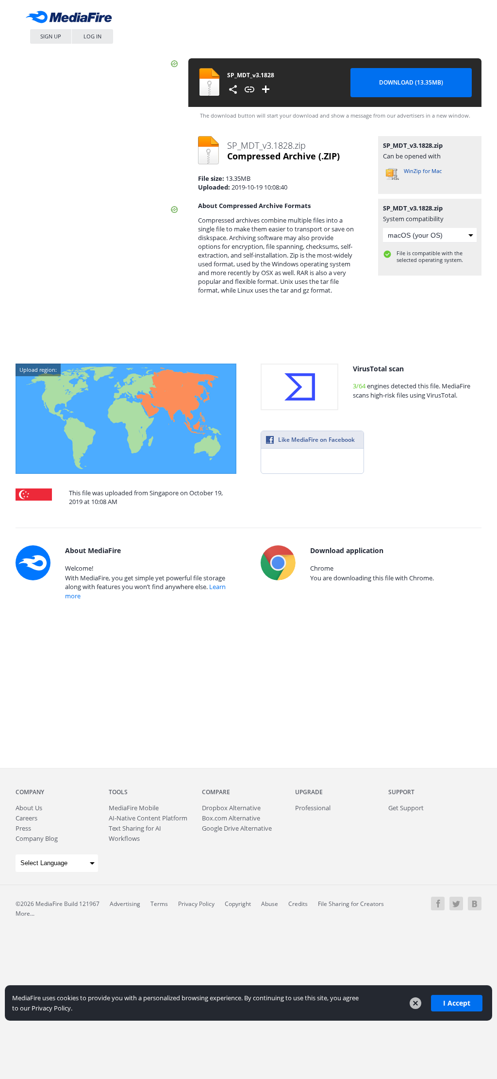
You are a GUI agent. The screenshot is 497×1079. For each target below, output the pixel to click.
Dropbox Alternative (231, 807)
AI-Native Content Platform (148, 818)
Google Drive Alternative (237, 828)
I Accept (456, 1003)
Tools (118, 792)
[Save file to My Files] (266, 89)
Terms (159, 904)
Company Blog (37, 838)
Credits (298, 904)
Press (23, 828)
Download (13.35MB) (411, 82)
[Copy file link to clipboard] (249, 89)
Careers (26, 818)
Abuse (269, 904)
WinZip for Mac (423, 170)
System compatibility (413, 218)
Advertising (125, 904)
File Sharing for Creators (351, 904)
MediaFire (71, 19)
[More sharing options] (233, 89)
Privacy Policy (196, 904)
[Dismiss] (415, 1003)
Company (30, 792)
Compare (216, 792)
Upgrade (309, 792)
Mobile (134, 807)
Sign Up (50, 36)
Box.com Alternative (231, 818)
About (29, 807)
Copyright (238, 904)
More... (25, 913)
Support (401, 792)
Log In (92, 36)
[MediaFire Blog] (474, 903)
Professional (313, 807)
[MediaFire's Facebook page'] (438, 903)
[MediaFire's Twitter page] (456, 903)
